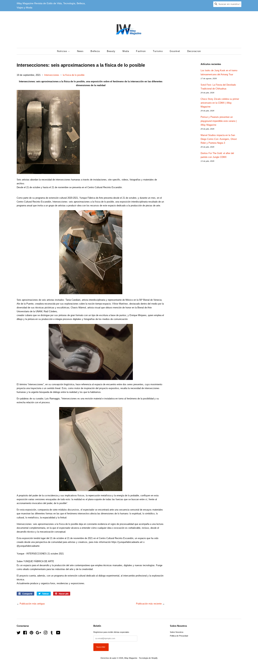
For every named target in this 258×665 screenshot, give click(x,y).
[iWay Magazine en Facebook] (25, 633)
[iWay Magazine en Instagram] (45, 633)
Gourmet (175, 51)
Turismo (158, 51)
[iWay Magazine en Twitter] (19, 633)
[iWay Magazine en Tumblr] (52, 633)
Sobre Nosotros (176, 632)
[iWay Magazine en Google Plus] (38, 633)
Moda (126, 51)
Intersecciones (51, 75)
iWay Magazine (131, 658)
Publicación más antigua (32, 603)
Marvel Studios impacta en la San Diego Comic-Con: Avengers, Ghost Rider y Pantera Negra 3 (219, 139)
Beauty (111, 51)
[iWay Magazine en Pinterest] (31, 633)
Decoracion (194, 51)
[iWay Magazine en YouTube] (58, 633)
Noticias (62, 51)
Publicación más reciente (149, 603)
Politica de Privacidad (179, 636)
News (80, 51)
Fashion (141, 51)
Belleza (95, 51)
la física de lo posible (73, 75)
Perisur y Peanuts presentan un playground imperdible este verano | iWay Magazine (219, 121)
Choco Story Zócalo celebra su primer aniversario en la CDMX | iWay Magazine (220, 103)
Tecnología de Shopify (148, 658)
